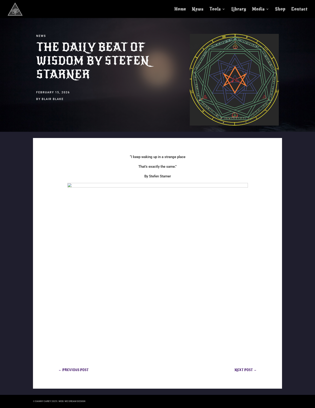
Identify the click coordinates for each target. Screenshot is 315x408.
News (198, 9)
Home (180, 9)
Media (258, 9)
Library (238, 9)
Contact (299, 9)
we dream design (75, 401)
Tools (215, 9)
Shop (280, 9)
